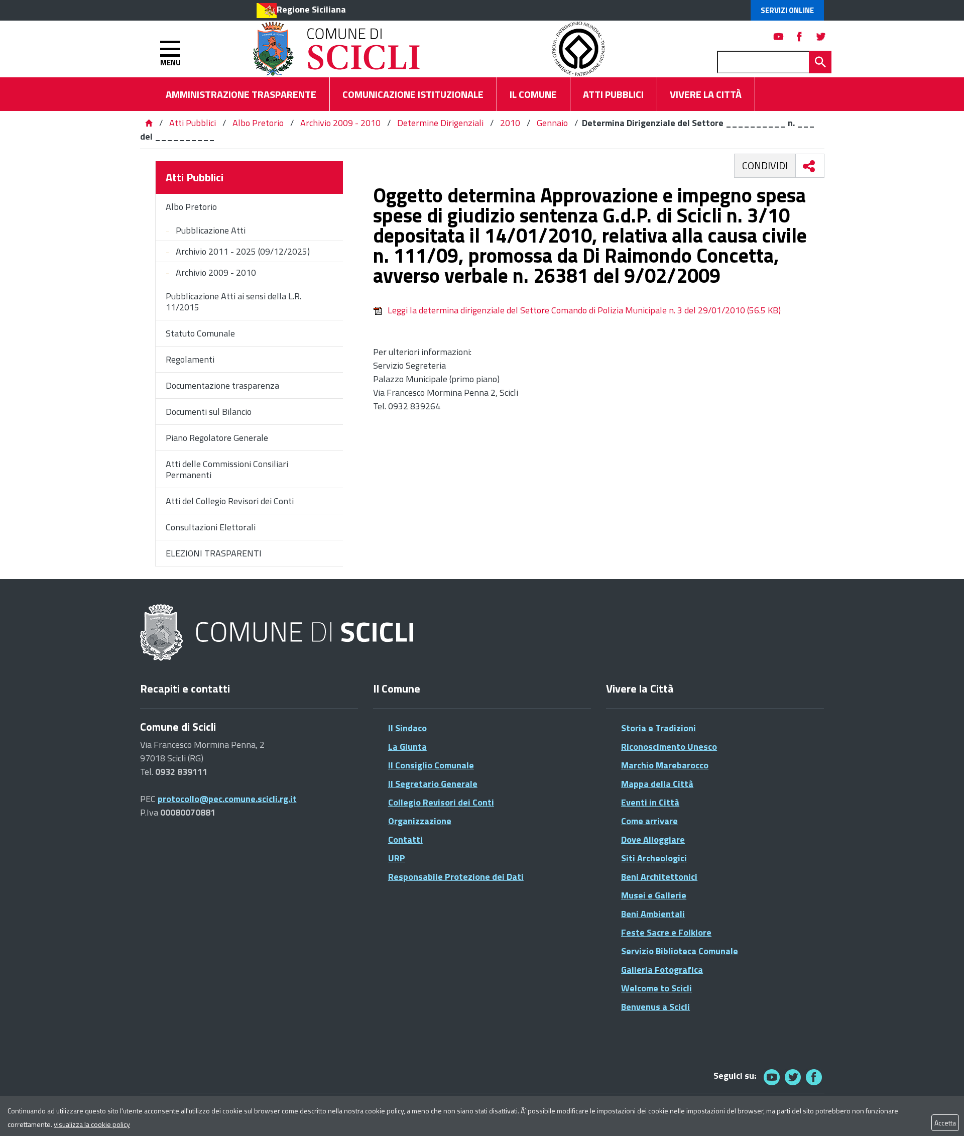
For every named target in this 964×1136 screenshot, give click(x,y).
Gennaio (552, 123)
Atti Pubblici (192, 123)
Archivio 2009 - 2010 (340, 123)
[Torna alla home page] (149, 123)
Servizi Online (787, 10)
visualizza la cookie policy (92, 1124)
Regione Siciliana (311, 9)
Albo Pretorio (258, 123)
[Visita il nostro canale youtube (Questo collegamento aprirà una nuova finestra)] (779, 36)
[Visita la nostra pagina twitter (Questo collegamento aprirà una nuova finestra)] (821, 36)
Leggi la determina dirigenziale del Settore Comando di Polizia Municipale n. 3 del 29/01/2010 (584, 310)
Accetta (945, 1122)
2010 (510, 123)
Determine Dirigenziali (440, 123)
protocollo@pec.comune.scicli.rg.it (227, 799)
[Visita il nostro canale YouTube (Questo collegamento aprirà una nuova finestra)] (793, 1077)
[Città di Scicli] (278, 633)
